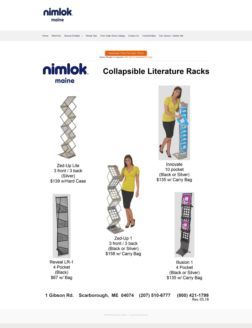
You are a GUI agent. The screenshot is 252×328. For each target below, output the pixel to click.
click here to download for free (138, 57)
